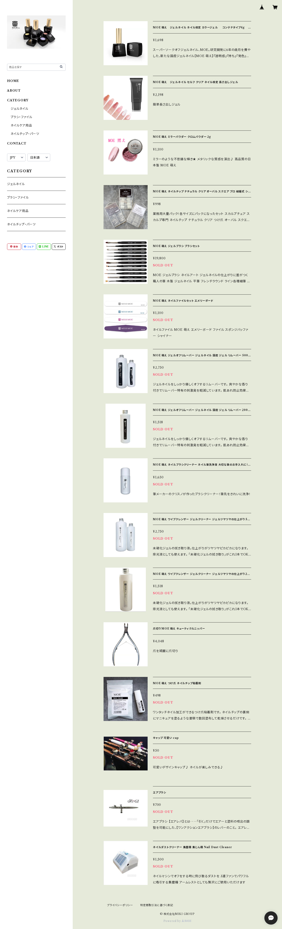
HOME (13, 81)
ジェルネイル (19, 109)
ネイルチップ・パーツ (25, 134)
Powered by (172, 921)
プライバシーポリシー (120, 905)
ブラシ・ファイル (21, 117)
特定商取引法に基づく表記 (156, 905)
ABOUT (14, 91)
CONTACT (16, 143)
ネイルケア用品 (21, 125)
